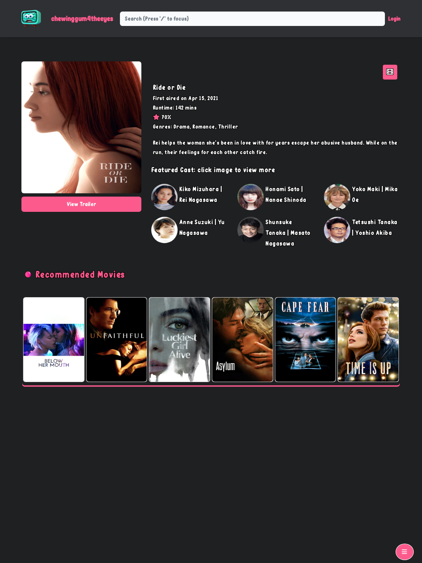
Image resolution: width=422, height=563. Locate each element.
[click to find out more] (164, 196)
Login (394, 18)
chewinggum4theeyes (82, 18)
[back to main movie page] (390, 72)
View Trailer (81, 204)
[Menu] (405, 552)
